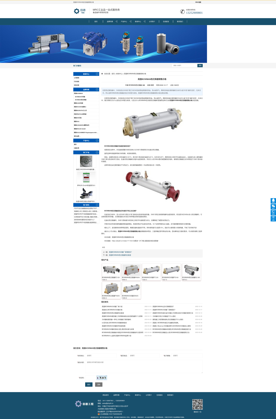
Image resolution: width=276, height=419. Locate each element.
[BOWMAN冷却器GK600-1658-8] (131, 288)
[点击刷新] (101, 377)
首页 (95, 21)
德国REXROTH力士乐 (80, 110)
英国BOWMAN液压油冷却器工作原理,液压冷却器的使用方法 (173, 313)
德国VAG (76, 121)
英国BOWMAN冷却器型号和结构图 (113, 326)
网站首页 (106, 395)
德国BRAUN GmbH (80, 129)
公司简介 (152, 21)
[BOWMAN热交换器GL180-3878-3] (191, 270)
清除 (98, 384)
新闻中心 (138, 21)
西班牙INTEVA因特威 (80, 114)
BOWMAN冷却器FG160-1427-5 (170, 278)
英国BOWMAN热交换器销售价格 (135, 73)
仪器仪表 (76, 148)
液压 (75, 144)
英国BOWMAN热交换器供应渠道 (120, 255)
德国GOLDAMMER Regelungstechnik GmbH (86, 132)
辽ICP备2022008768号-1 (114, 411)
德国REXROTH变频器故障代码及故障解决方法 (86, 214)
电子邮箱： (167, 355)
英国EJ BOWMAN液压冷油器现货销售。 (166, 323)
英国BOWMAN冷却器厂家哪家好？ (121, 252)
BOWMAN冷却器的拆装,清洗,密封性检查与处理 (118, 329)
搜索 (200, 65)
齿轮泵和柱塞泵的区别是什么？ (84, 219)
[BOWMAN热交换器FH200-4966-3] (111, 288)
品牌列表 (110, 21)
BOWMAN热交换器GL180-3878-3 (191, 278)
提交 (88, 384)
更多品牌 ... (77, 136)
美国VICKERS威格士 (80, 107)
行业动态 (76, 81)
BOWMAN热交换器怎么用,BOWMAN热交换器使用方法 (171, 332)
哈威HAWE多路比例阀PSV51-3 (86, 201)
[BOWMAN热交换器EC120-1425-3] (111, 270)
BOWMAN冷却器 (80, 97)
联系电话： (124, 355)
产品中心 (124, 21)
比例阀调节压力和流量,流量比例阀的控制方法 (86, 217)
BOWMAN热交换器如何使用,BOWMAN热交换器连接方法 (172, 329)
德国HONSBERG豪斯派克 (81, 125)
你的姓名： (81, 355)
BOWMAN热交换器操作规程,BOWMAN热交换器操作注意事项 (122, 332)
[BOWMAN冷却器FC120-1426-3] (151, 270)
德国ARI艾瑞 (77, 118)
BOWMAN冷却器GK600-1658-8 (130, 297)
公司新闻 (76, 78)
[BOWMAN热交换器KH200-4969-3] (131, 270)
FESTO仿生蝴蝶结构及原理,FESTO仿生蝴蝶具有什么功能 (86, 208)
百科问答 (76, 85)
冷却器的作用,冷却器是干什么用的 (164, 316)
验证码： (82, 378)
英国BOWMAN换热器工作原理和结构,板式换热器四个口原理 (122, 316)
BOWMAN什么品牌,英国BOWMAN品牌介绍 (116, 336)
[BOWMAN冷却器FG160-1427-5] (171, 270)
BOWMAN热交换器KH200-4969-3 (131, 278)
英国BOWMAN (78, 93)
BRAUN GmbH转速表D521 (86, 185)
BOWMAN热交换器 (80, 100)
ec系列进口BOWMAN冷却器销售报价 (114, 323)
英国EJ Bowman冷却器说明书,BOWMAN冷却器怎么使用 (172, 326)
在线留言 (166, 21)
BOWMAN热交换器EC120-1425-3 (111, 278)
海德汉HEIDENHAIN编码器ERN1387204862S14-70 (86, 169)
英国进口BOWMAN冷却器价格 (112, 310)
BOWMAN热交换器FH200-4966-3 (111, 297)
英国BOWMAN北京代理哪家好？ (164, 306)
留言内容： (81, 362)
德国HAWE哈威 (78, 103)
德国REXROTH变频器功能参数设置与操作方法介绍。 (86, 222)
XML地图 (198, 2)
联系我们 (180, 21)
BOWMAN (142, 100)
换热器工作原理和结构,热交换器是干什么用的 (168, 319)
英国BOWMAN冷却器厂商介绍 (112, 306)
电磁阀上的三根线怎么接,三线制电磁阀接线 (86, 211)
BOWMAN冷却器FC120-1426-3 (150, 278)
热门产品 (86, 152)
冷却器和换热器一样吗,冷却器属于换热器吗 (116, 319)
